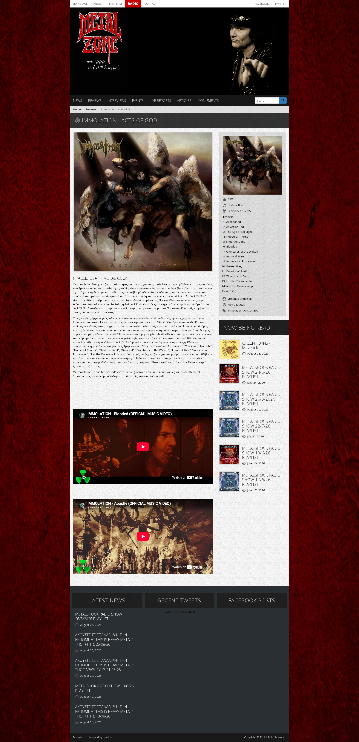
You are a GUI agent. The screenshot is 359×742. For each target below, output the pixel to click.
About (98, 3)
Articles (184, 100)
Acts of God (250, 310)
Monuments (208, 100)
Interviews (117, 100)
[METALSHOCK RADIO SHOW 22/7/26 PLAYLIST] (229, 427)
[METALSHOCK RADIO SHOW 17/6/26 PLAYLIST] (229, 481)
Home (77, 109)
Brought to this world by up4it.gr (92, 737)
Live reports (160, 100)
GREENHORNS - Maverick (256, 345)
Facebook (262, 3)
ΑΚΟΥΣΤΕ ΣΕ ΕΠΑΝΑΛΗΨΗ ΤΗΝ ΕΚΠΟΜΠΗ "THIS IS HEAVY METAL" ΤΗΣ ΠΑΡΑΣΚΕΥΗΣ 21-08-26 (104, 665)
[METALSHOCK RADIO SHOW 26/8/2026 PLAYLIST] (229, 400)
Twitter (280, 3)
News (77, 100)
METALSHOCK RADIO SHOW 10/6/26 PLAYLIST (261, 452)
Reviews (95, 100)
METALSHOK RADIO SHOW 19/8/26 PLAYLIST (104, 688)
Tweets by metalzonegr (179, 611)
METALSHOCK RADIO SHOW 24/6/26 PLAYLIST (261, 371)
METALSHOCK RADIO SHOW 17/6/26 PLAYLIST (261, 479)
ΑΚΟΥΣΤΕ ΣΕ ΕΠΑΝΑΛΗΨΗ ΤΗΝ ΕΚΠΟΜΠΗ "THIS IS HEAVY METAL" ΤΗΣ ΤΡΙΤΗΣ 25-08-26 (104, 639)
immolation (235, 310)
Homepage (80, 3)
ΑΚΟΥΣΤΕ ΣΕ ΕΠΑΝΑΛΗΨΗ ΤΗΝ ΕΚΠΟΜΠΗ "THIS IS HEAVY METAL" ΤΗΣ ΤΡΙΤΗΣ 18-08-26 (104, 711)
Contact (151, 3)
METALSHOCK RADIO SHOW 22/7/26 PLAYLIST (261, 425)
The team (115, 3)
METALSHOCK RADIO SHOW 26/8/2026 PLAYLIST (261, 398)
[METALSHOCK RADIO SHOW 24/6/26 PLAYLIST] (229, 373)
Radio (133, 3)
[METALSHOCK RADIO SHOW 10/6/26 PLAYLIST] (229, 454)
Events (138, 100)
